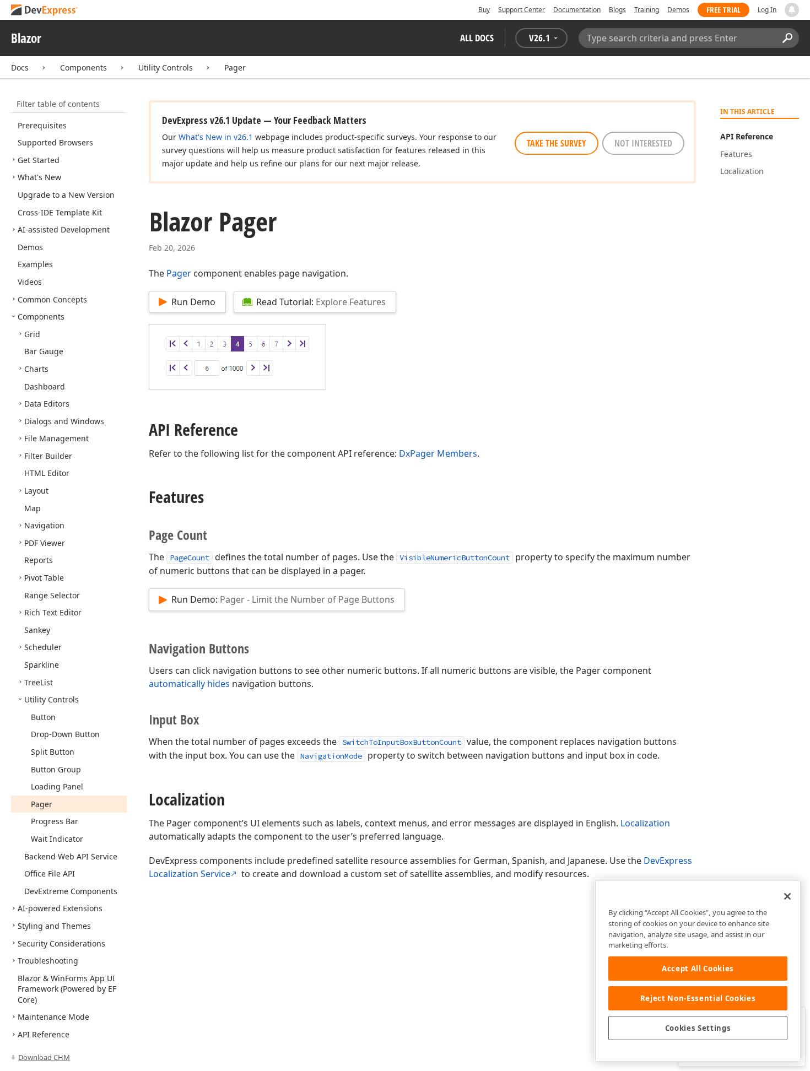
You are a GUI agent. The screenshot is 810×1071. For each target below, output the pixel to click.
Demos (678, 9)
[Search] (787, 38)
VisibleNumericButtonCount (454, 557)
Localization (645, 823)
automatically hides (189, 684)
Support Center (521, 9)
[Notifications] (792, 10)
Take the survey (556, 143)
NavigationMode (331, 756)
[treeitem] (42, 125)
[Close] (787, 896)
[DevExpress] (44, 11)
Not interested (643, 143)
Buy (484, 9)
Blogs (617, 9)
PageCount (189, 557)
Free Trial (723, 9)
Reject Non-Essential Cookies (697, 998)
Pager (235, 67)
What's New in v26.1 (216, 137)
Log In (767, 9)
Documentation (577, 9)
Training (646, 9)
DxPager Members (438, 453)
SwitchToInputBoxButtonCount (401, 742)
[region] (698, 971)
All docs (477, 37)
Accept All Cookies (698, 968)
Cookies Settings (698, 1028)
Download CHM (44, 1057)
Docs (20, 67)
